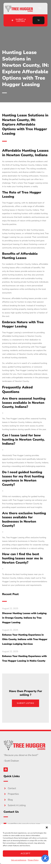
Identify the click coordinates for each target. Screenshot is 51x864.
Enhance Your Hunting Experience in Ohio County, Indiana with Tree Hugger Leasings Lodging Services (24, 639)
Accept (25, 853)
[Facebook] (6, 769)
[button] (46, 827)
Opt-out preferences (18, 860)
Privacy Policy (33, 860)
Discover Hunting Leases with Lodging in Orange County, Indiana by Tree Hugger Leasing (24, 618)
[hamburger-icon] (40, 8)
